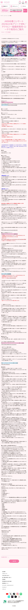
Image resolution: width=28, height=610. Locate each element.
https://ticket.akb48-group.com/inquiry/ (8, 344)
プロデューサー (4, 573)
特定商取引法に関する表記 (6, 581)
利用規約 (3, 579)
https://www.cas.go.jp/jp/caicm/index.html (9, 230)
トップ (1, 15)
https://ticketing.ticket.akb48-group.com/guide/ (11, 256)
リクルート (4, 589)
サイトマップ (4, 587)
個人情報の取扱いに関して (6, 577)
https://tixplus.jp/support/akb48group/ (8, 349)
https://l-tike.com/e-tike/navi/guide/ (9, 285)
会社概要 (3, 571)
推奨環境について (5, 583)
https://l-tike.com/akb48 (12, 105)
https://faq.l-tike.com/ (5, 364)
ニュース (5, 15)
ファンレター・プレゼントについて (7, 585)
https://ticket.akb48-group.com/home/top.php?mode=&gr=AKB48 (13, 103)
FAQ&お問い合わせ (5, 575)
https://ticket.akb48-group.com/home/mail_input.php (12, 250)
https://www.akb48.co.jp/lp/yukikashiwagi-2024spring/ (11, 110)
